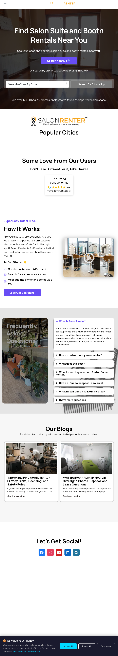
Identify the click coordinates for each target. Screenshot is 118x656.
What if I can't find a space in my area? (82, 391)
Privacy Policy (19, 651)
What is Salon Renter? (72, 321)
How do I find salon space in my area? (81, 383)
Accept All (68, 646)
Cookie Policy (33, 651)
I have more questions (72, 400)
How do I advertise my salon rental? (80, 355)
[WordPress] (76, 552)
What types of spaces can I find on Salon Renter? (82, 373)
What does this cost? (72, 363)
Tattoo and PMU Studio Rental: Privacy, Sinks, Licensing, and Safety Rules (28, 481)
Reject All (87, 646)
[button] (88, 257)
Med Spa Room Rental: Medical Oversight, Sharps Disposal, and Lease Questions (85, 481)
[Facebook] (42, 552)
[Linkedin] (67, 552)
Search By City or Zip (91, 84)
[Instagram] (50, 552)
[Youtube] (59, 552)
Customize (106, 646)
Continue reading (16, 496)
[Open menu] (5, 4)
